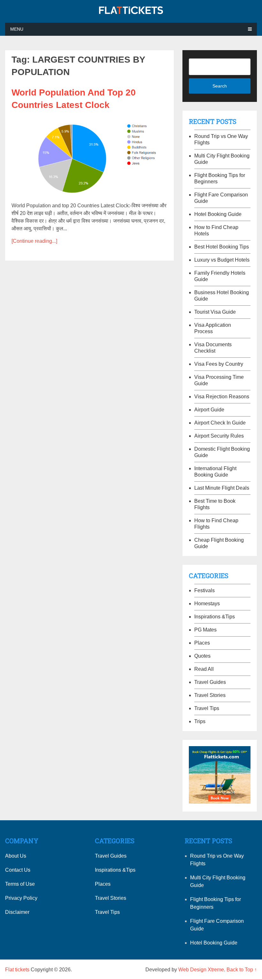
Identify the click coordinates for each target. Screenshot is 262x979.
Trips (199, 721)
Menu (16, 29)
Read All (204, 669)
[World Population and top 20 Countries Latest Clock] (89, 155)
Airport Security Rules (219, 436)
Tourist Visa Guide (215, 312)
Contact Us (17, 870)
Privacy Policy (21, 898)
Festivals (204, 590)
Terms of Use (20, 884)
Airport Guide (209, 409)
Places (202, 643)
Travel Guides (210, 682)
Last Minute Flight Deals (221, 488)
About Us (15, 856)
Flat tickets (17, 969)
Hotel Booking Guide (218, 214)
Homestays (207, 603)
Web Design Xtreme (201, 969)
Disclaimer (17, 912)
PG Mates (205, 629)
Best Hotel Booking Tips (221, 246)
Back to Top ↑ (242, 969)
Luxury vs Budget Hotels (222, 260)
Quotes (202, 656)
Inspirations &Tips (214, 616)
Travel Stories (210, 695)
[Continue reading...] (34, 241)
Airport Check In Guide (220, 422)
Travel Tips (206, 708)
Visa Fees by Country (218, 364)
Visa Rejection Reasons (221, 396)
